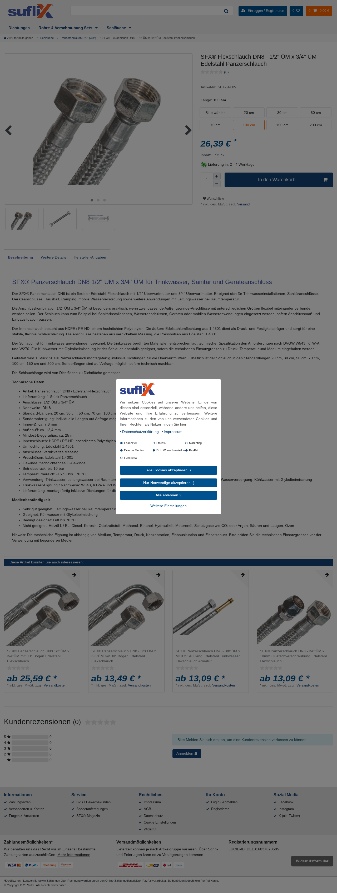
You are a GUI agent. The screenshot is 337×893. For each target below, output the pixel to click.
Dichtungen (19, 28)
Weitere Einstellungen (168, 505)
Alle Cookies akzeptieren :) (168, 470)
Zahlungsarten (20, 802)
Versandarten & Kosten (26, 809)
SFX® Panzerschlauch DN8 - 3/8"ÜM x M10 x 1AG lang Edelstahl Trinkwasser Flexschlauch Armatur (208, 656)
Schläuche (117, 28)
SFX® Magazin (88, 816)
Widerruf (150, 829)
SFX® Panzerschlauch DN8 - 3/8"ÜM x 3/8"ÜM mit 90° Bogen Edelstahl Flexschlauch (123, 656)
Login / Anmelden (224, 802)
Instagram (286, 809)
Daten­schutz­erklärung (141, 432)
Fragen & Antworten (24, 816)
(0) (226, 72)
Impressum (152, 802)
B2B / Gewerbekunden (93, 802)
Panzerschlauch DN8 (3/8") (78, 37)
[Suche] (226, 11)
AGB (147, 809)
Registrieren (220, 809)
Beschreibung (20, 257)
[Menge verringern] (217, 183)
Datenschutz (153, 816)
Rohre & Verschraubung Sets (65, 28)
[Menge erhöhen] (217, 176)
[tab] (20, 257)
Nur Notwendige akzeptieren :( (168, 482)
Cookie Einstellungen (160, 822)
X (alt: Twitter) (289, 816)
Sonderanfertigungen (92, 809)
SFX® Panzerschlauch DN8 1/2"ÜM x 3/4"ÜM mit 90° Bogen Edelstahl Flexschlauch (38, 656)
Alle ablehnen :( (169, 495)
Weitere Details (53, 257)
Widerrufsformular (312, 861)
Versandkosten (55, 685)
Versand (243, 204)
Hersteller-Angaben (90, 257)
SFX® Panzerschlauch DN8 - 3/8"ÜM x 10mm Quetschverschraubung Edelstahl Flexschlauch (293, 656)
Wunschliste (215, 198)
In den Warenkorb (276, 179)
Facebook (286, 802)
